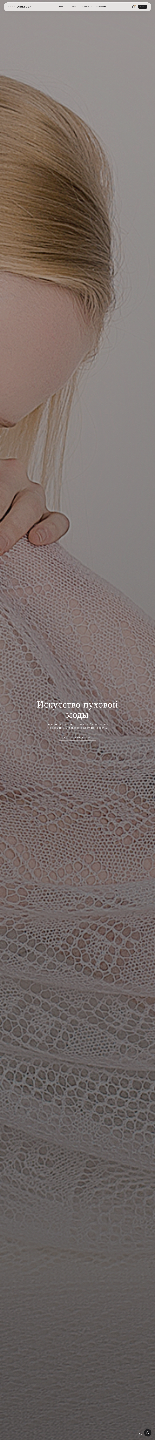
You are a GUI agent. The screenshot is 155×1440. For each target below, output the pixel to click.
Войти (142, 7)
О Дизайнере (87, 7)
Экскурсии (101, 7)
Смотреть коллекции (77, 738)
